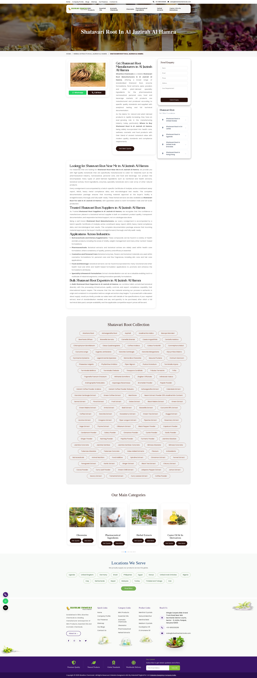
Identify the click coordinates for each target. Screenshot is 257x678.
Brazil (115, 575)
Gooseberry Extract (127, 414)
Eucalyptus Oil (144, 627)
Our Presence (103, 2)
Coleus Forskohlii (153, 345)
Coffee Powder (161, 476)
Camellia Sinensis (128, 339)
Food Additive (117, 457)
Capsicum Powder (170, 426)
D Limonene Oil (144, 630)
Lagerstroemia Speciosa (106, 358)
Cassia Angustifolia (150, 339)
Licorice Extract (84, 420)
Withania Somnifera (122, 376)
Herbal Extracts (160, 9)
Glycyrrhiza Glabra (174, 352)
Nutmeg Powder (106, 439)
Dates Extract (134, 401)
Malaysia (124, 581)
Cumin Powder (151, 432)
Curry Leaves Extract (139, 476)
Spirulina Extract (136, 457)
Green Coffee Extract (112, 395)
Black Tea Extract (149, 463)
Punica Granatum (150, 364)
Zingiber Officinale (145, 376)
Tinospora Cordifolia (134, 370)
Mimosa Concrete (176, 445)
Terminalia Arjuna (171, 364)
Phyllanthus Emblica (109, 364)
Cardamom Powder (88, 432)
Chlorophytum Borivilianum (84, 345)
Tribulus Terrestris (157, 370)
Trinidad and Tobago (154, 581)
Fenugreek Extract (88, 463)
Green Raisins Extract (87, 408)
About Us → (73, 633)
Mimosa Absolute (154, 445)
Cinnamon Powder (131, 432)
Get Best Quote (125, 148)
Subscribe (174, 668)
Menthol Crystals (145, 612)
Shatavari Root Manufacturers (100, 221)
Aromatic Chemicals (114, 9)
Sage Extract (85, 426)
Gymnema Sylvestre (81, 358)
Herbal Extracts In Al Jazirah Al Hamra (90, 54)
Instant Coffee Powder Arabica (88, 389)
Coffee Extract (85, 414)
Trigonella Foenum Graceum (95, 376)
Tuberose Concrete (111, 451)
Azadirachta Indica (146, 333)
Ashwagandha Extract (150, 389)
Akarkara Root (88, 333)
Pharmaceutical (124, 629)
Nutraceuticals (78, 457)
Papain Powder (166, 383)
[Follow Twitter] (80, 640)
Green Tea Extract (150, 414)
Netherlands (100, 581)
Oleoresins (130, 9)
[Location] (162, 618)
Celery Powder (110, 432)
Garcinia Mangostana (150, 352)
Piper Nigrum (130, 364)
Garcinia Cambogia (126, 352)
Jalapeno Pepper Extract (151, 470)
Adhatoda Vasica (166, 376)
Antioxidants (171, 451)
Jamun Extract (175, 470)
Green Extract (177, 401)
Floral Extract (98, 401)
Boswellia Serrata (107, 339)
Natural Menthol (145, 616)
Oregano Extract (105, 420)
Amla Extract (109, 408)
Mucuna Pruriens (155, 358)
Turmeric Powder (148, 439)
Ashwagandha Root (109, 333)
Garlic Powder (170, 432)
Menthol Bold (144, 620)
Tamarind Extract (116, 476)
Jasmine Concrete (81, 445)
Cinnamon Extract (158, 457)
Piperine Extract (150, 420)
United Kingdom (87, 575)
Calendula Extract (173, 389)
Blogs (87, 2)
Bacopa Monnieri (167, 333)
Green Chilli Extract (125, 470)
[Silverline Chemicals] (78, 9)
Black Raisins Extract (156, 401)
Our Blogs (101, 627)
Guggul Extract (171, 414)
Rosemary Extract (171, 420)
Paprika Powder (127, 439)
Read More (129, 588)
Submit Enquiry (174, 100)
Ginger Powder (86, 439)
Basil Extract (127, 408)
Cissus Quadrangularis (111, 345)
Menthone (132, 395)
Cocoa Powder (82, 470)
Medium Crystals (145, 623)
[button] (188, 527)
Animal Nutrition (98, 457)
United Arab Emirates (168, 575)
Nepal (113, 581)
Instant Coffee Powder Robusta (121, 389)
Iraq (87, 581)
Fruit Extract (116, 401)
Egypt (140, 575)
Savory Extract (96, 476)
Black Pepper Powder (147, 426)
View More (87, 543)
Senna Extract (79, 401)
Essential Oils (102, 9)
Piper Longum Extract (127, 420)
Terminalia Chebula (111, 370)
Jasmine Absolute (169, 439)
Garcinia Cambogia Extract (85, 395)
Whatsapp (78, 92)
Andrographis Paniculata (95, 383)
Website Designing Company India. (163, 675)
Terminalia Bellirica (88, 370)
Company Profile (78, 2)
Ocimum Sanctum (177, 358)
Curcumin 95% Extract (169, 408)
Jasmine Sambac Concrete (129, 445)
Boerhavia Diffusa (85, 339)
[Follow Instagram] (74, 640)
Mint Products (91, 9)
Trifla (174, 370)
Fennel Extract (179, 457)
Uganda (72, 575)
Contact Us (113, 2)
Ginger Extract (128, 463)
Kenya (151, 575)
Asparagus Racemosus (121, 383)
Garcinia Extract (105, 414)
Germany (103, 575)
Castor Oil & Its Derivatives (175, 9)
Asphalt (128, 333)
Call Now (97, 92)
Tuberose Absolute (88, 451)
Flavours (155, 451)
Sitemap (94, 2)
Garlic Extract (109, 463)
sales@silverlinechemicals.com (180, 2)
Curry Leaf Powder (103, 470)
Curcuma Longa (81, 352)
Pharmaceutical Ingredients (141, 9)
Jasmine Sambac (103, 445)
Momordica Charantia (132, 358)
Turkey (137, 581)
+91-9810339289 (160, 2)
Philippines (128, 575)
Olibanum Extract (124, 426)
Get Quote (75, 543)
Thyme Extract (103, 426)
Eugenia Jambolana (103, 352)
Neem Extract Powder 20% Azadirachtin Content (163, 395)
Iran (169, 581)
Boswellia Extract (146, 408)
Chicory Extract (169, 463)
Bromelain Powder (145, 383)
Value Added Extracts (135, 451)
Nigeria (185, 575)
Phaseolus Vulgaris (86, 364)
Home (68, 2)
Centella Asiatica (171, 339)
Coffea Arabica (134, 345)
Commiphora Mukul (176, 345)
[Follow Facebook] (68, 640)
